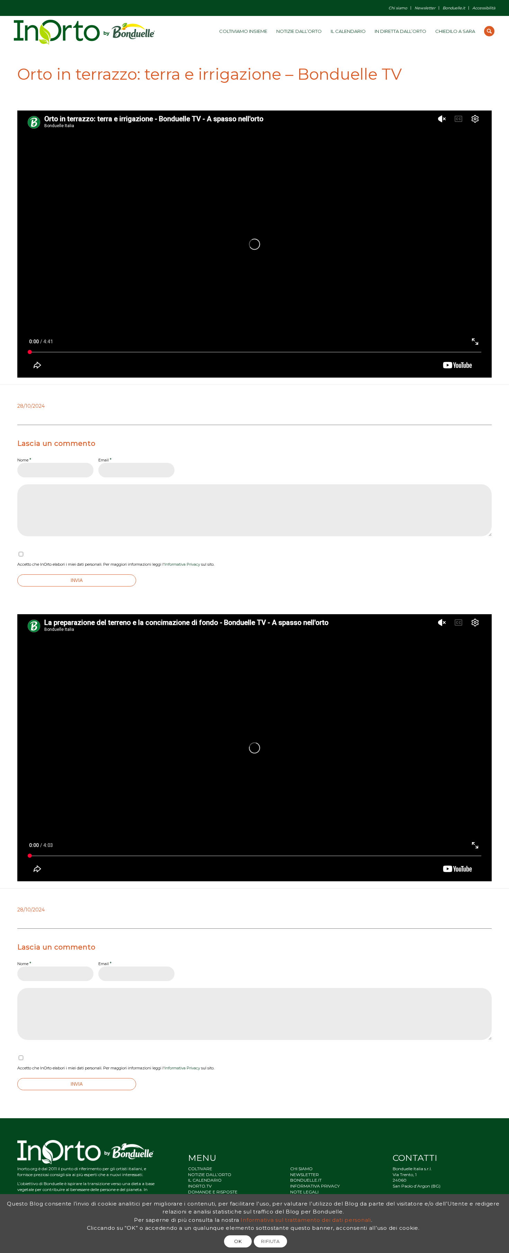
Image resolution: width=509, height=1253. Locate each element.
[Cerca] (489, 31)
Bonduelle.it (454, 8)
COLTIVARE (200, 1168)
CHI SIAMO (301, 1168)
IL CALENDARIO (205, 1180)
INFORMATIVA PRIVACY (315, 1186)
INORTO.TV (200, 1186)
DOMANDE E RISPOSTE (213, 1191)
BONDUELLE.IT (306, 1180)
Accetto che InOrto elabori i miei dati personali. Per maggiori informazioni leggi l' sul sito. (115, 564)
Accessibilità (483, 8)
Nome (24, 459)
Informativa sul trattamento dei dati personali (306, 1219)
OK (238, 1241)
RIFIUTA (270, 1241)
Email (104, 459)
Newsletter (424, 8)
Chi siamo (398, 8)
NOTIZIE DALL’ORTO (209, 1174)
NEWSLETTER (304, 1174)
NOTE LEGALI (304, 1191)
